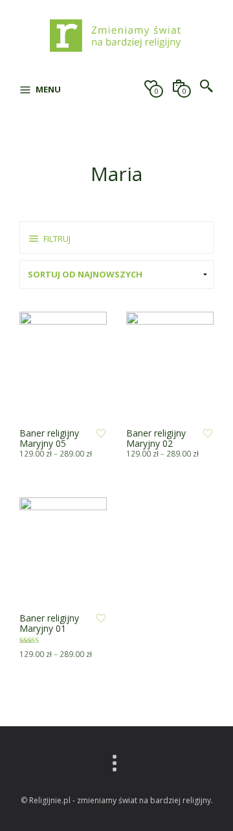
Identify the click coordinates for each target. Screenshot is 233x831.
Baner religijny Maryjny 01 (49, 623)
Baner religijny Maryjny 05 (49, 438)
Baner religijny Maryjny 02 (156, 438)
